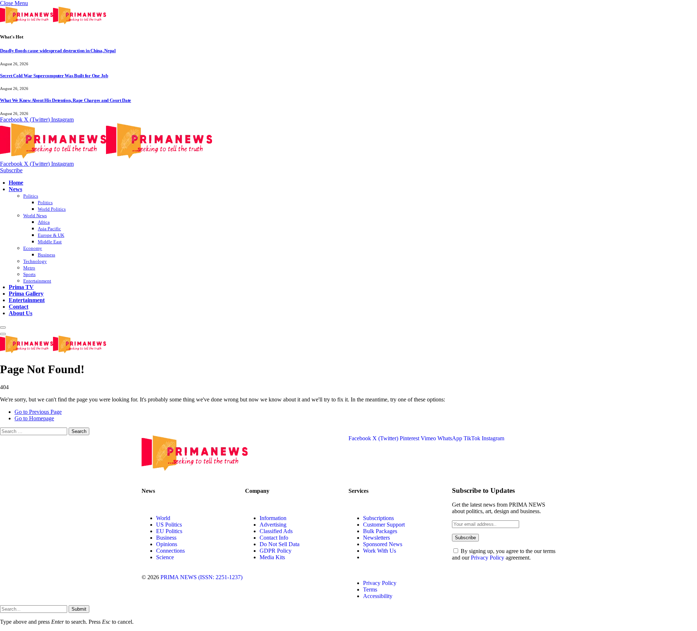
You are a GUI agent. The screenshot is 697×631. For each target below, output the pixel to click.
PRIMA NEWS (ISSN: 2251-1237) (201, 577)
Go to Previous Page (38, 412)
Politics (30, 196)
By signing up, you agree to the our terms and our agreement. (503, 554)
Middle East (50, 241)
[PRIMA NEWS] (106, 157)
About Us (20, 313)
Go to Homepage (34, 418)
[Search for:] (34, 431)
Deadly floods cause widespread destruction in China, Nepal (58, 50)
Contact (18, 307)
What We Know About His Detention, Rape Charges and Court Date (65, 100)
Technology (35, 261)
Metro (29, 268)
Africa (44, 222)
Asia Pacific (49, 228)
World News (35, 215)
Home (16, 183)
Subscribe (11, 170)
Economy (32, 248)
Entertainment (37, 281)
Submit (79, 609)
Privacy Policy (487, 557)
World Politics (52, 209)
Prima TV (21, 287)
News (15, 189)
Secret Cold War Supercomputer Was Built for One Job (54, 75)
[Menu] (3, 327)
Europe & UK (51, 235)
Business (46, 254)
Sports (29, 274)
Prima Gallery (26, 293)
